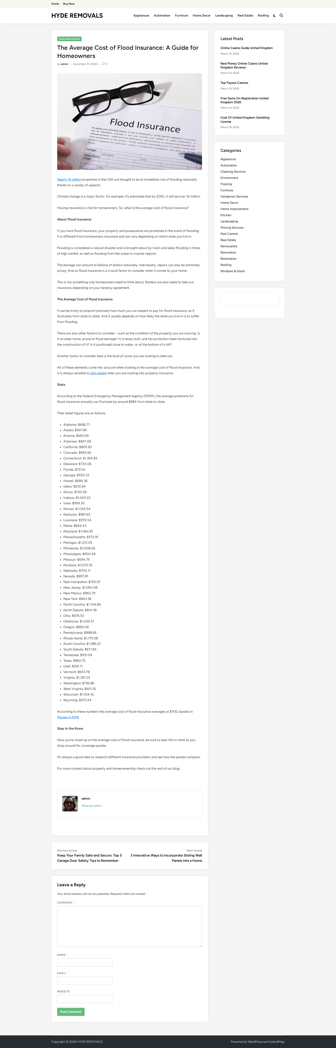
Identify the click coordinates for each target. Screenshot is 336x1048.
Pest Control (229, 234)
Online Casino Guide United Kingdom (246, 48)
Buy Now (68, 3)
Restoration (228, 258)
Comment (66, 902)
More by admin (92, 806)
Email (62, 973)
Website (63, 991)
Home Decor (202, 15)
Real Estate (245, 15)
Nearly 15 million (69, 179)
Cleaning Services (233, 171)
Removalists (228, 246)
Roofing (263, 15)
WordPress (255, 1042)
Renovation (228, 252)
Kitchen (225, 215)
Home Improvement (69, 39)
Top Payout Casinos (234, 83)
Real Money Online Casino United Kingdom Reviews (244, 65)
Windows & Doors (232, 271)
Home (55, 3)
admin (64, 64)
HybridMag (276, 1042)
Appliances (141, 15)
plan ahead (98, 373)
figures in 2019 (68, 717)
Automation (162, 15)
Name (62, 955)
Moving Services (231, 227)
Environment (229, 178)
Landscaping (224, 15)
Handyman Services (234, 196)
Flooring (226, 184)
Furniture (181, 15)
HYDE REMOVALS (77, 15)
